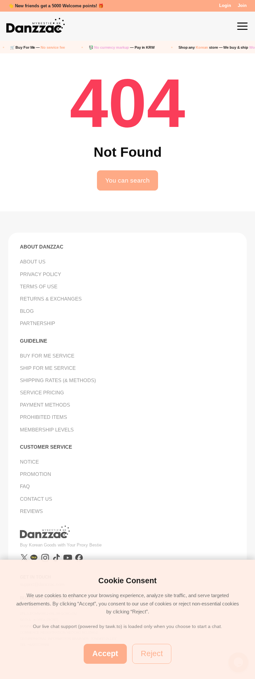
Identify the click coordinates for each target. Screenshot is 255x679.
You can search (127, 180)
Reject (152, 653)
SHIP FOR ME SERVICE (48, 368)
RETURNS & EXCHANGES (51, 299)
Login (225, 5)
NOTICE (29, 462)
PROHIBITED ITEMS (43, 417)
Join (242, 5)
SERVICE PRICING (42, 392)
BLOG (27, 311)
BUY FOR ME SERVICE (47, 356)
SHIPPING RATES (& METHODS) (58, 380)
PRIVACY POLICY (40, 274)
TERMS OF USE (38, 286)
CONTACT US (36, 499)
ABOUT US (32, 261)
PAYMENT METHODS (45, 405)
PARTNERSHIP (37, 323)
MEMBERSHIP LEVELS (47, 429)
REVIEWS (31, 511)
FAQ (25, 486)
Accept (105, 653)
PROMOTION (35, 474)
